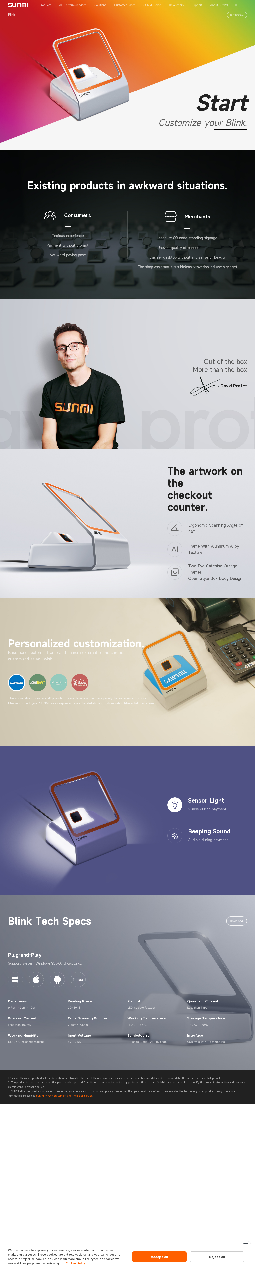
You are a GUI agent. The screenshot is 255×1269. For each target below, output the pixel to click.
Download (236, 921)
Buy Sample (237, 14)
